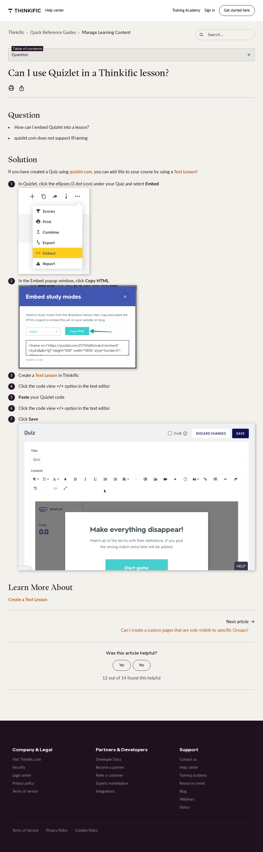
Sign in (209, 10)
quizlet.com (81, 172)
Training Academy (186, 10)
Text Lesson (185, 172)
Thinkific (16, 32)
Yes (121, 665)
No (141, 665)
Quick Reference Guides (53, 32)
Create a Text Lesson (28, 599)
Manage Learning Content (106, 32)
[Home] (24, 10)
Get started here (237, 10)
